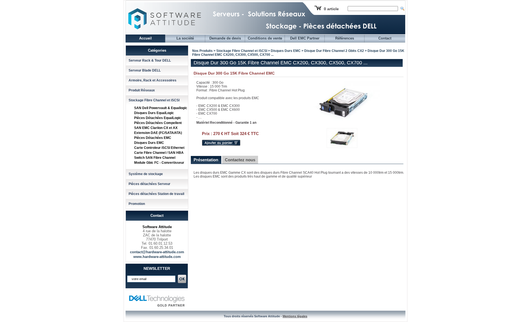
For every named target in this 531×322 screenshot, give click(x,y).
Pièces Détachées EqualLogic (157, 118)
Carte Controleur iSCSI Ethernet (159, 148)
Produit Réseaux (142, 90)
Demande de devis (225, 38)
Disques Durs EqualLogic (154, 113)
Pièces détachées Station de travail (156, 194)
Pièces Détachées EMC (152, 138)
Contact (384, 38)
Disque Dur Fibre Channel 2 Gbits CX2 (334, 51)
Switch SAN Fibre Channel (154, 158)
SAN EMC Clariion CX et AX (156, 128)
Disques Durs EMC (149, 143)
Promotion (137, 204)
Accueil (145, 38)
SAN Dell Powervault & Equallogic (160, 108)
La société (185, 38)
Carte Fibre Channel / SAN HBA (159, 153)
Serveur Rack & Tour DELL (150, 60)
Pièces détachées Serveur (149, 184)
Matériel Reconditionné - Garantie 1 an (226, 123)
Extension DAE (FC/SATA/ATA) (158, 133)
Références (344, 38)
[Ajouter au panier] (221, 145)
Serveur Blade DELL (145, 70)
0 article (331, 9)
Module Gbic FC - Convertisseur (159, 163)
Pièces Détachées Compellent (158, 123)
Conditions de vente (265, 38)
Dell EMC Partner (304, 38)
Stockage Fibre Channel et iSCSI (154, 100)
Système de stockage (146, 174)
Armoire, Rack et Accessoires (152, 80)
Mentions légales (295, 316)
